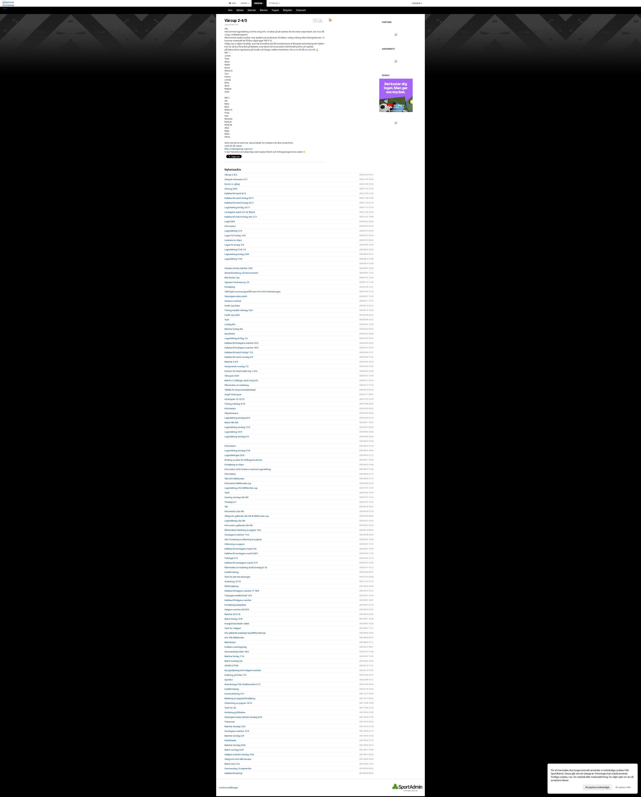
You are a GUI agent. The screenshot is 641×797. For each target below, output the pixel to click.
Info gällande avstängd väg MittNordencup (245, 633)
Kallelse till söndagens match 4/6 (240, 549)
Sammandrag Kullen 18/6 (237, 651)
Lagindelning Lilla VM (235, 520)
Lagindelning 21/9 (233, 231)
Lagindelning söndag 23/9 (237, 418)
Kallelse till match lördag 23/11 (239, 203)
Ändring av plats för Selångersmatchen (243, 460)
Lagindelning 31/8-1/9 (235, 249)
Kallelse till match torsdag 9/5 (239, 357)
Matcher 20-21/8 (232, 614)
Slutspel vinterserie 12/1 (236, 179)
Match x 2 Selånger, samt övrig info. (242, 380)
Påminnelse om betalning (237, 385)
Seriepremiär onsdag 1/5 (236, 366)
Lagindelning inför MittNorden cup (241, 488)
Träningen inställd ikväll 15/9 (238, 595)
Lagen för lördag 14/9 (235, 235)
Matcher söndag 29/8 (235, 745)
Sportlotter (230, 333)
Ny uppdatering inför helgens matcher (243, 670)
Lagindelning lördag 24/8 (237, 254)
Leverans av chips (233, 240)
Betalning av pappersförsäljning (240, 698)
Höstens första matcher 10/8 (238, 268)
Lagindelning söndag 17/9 (237, 427)
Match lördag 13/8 (233, 619)
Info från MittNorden (234, 637)
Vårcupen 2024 (232, 376)
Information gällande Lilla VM (239, 525)
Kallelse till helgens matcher (238, 600)
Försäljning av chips (234, 464)
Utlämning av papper (235, 544)
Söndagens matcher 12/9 (237, 731)
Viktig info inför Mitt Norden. (238, 759)
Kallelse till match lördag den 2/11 (241, 217)
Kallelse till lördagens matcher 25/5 (241, 343)
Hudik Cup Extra (232, 305)
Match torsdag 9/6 (233, 661)
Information (230, 226)
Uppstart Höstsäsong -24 (237, 282)
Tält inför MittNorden (234, 478)
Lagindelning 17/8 (233, 259)
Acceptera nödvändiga (597, 787)
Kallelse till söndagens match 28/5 (241, 553)
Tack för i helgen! (233, 628)
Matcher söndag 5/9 (234, 736)
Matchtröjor (230, 642)
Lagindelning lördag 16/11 (237, 207)
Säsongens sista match (236, 296)
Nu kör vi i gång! (232, 184)
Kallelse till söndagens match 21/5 (241, 563)
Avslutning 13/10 (233, 581)
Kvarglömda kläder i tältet (237, 623)
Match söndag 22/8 (234, 750)
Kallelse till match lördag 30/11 (239, 198)
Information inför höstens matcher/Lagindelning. (248, 469)
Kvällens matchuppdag (236, 647)
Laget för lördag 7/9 (234, 245)
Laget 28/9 (230, 221)
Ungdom (258, 3)
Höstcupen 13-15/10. (235, 399)
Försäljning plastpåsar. (235, 605)
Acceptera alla (623, 787)
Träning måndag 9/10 (235, 404)
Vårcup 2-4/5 (236, 20)
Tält (226, 506)
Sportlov (229, 679)
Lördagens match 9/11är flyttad (240, 212)
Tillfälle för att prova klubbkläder (240, 390)
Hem (233, 3)
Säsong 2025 (231, 189)
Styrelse (273, 3)
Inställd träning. (232, 689)
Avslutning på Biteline (235, 712)
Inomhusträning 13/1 (234, 693)
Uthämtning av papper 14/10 (238, 703)
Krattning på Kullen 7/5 (235, 675)
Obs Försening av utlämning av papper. (243, 539)
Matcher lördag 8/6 (234, 329)
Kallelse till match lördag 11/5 (239, 352)
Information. (230, 446)
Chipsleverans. (232, 413)
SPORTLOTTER (231, 665)
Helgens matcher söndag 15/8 (239, 754)
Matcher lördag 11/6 (234, 656)
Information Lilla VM (234, 511)
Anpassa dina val (560, 786)
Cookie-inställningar (228, 787)
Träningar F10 (231, 558)
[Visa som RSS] (330, 20)
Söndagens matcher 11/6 (237, 535)
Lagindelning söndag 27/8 (237, 450)
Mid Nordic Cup (232, 277)
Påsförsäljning (231, 586)
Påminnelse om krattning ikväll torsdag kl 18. (246, 567)
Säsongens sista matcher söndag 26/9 (243, 717)
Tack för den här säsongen (237, 577)
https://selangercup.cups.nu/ (239, 149)
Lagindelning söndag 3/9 (237, 436)
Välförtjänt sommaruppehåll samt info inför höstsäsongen (253, 291)
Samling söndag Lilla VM (236, 497)
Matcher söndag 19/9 (235, 726)
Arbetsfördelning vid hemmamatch (241, 273)
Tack (227, 319)
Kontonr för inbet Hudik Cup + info (241, 371)
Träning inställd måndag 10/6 (239, 310)
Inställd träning (232, 572)
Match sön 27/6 (232, 764)
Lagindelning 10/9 (233, 432)
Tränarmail (230, 722)
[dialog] (593, 779)
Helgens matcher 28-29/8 (237, 609)
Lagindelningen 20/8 (234, 455)
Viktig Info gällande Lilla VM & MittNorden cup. (247, 516)
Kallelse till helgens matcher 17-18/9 (242, 591)
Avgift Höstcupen (233, 394)
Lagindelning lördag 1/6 (236, 338)
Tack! (227, 492)
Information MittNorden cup (238, 483)
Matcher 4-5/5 (231, 362)
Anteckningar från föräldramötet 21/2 (242, 684)
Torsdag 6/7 (230, 502)
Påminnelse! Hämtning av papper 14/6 (243, 530)
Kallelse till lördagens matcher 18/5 (241, 347)
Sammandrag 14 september (238, 768)
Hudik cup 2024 (232, 315)
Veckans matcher (233, 301)
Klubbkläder (230, 740)
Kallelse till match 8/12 (235, 193)
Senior (244, 3)
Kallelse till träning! (233, 773)
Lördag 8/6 (230, 324)
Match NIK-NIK (231, 422)
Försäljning (230, 287)
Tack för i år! (230, 707)
